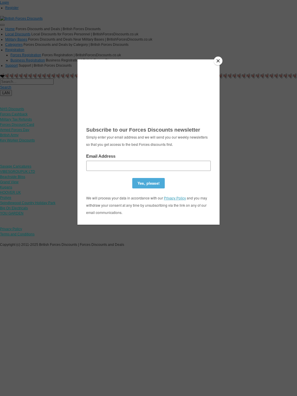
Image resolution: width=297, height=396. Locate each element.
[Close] (218, 61)
